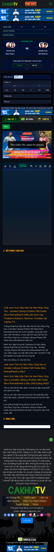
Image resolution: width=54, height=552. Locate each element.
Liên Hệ (44, 497)
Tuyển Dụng (22, 504)
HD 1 (6, 127)
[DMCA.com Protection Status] (27, 539)
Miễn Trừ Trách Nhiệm (35, 501)
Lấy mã (27, 520)
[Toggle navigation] (50, 4)
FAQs (35, 504)
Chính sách (30, 497)
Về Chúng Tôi (13, 497)
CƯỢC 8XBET (31, 4)
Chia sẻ (46, 119)
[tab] (11, 119)
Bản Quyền (13, 501)
